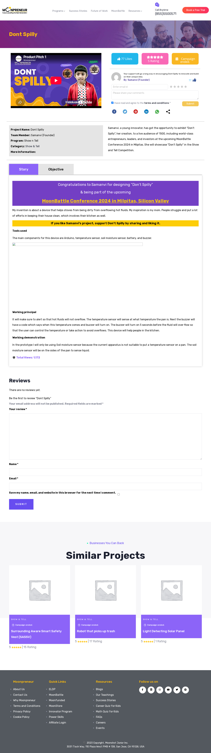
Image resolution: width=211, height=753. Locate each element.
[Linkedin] (151, 689)
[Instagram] (159, 689)
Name (13, 464)
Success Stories (78, 10)
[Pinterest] (185, 689)
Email (13, 478)
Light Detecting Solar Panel (163, 631)
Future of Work (99, 10)
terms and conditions (156, 103)
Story (23, 169)
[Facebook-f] (142, 689)
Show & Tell (32, 146)
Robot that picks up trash (96, 631)
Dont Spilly (23, 34)
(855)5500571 (165, 14)
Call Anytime (161, 10)
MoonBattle (118, 10)
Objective (56, 169)
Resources (134, 10)
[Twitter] (176, 689)
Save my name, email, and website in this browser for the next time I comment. (62, 493)
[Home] (14, 10)
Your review (18, 409)
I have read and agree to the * (142, 103)
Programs (57, 10)
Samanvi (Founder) (138, 80)
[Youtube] (168, 689)
